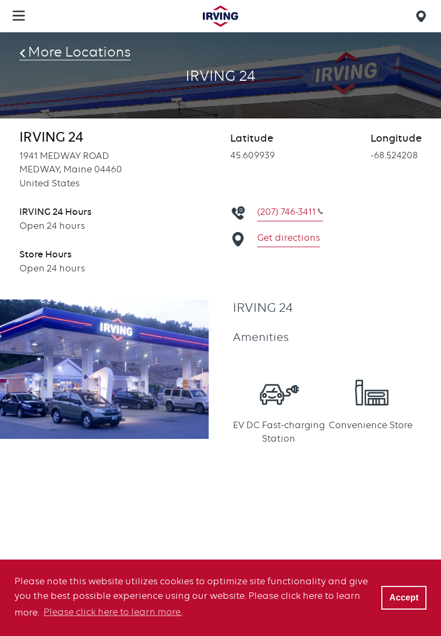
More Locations (79, 52)
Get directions (288, 237)
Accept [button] (403, 597)
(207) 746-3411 (286, 211)
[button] (18, 15)
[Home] (220, 16)
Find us (422, 16)
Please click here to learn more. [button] (113, 611)
